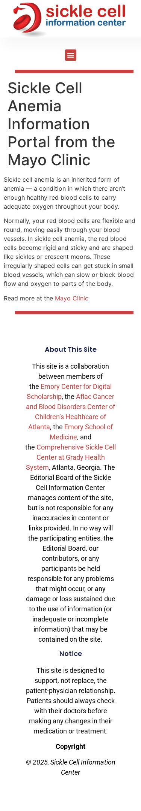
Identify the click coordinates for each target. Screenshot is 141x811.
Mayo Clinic (71, 298)
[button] (70, 55)
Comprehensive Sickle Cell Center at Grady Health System (71, 457)
